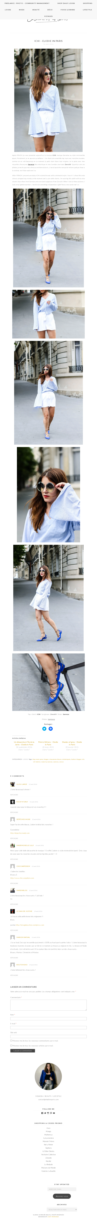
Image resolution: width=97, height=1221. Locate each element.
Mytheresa (48, 1135)
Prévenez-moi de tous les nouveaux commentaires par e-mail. (35, 1041)
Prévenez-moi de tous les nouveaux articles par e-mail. (33, 1046)
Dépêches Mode (23, 819)
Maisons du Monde (48, 1168)
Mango (48, 1131)
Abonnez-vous (62, 1196)
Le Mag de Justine (24, 911)
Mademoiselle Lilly (25, 845)
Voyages (48, 16)
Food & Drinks (68, 10)
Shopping (87, 3)
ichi (83, 759)
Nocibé (48, 1161)
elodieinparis (66, 759)
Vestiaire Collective (48, 1155)
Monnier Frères (48, 1141)
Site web (13, 1032)
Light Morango (53, 1216)
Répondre (14, 795)
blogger (46, 759)
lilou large (22, 784)
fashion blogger (76, 759)
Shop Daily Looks (66, 3)
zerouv (61, 762)
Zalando (48, 1158)
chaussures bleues (55, 759)
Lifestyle (87, 10)
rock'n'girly (22, 802)
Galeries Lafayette (48, 1171)
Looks (8, 10)
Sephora (48, 1148)
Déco (50, 10)
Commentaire (16, 997)
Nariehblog (22, 890)
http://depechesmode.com (20, 833)
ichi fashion (37, 762)
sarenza (56, 762)
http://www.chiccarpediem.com (22, 878)
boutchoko (22, 965)
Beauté (36, 10)
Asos (48, 1128)
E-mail (13, 1024)
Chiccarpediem (23, 866)
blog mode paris (38, 759)
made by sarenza (47, 762)
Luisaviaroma (48, 1138)
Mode (22, 10)
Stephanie (51, 719)
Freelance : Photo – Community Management (27, 3)
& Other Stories (48, 1151)
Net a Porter (48, 1145)
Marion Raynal (23, 937)
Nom (12, 1015)
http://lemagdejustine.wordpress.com (30, 925)
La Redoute (48, 1164)
